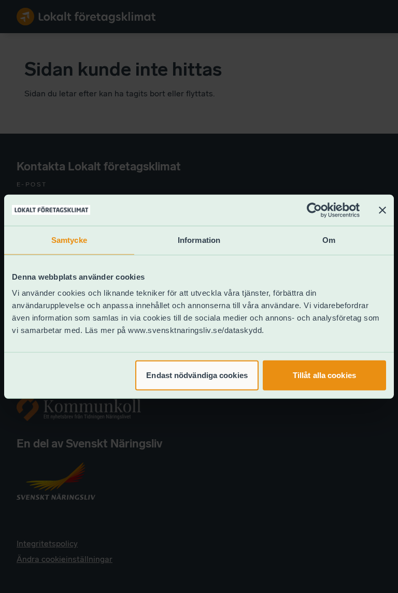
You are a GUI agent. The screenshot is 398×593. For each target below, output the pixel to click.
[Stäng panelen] (382, 209)
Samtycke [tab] (69, 239)
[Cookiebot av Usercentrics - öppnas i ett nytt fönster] (314, 210)
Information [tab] (199, 239)
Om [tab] (328, 239)
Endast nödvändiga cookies (197, 375)
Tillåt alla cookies (324, 375)
